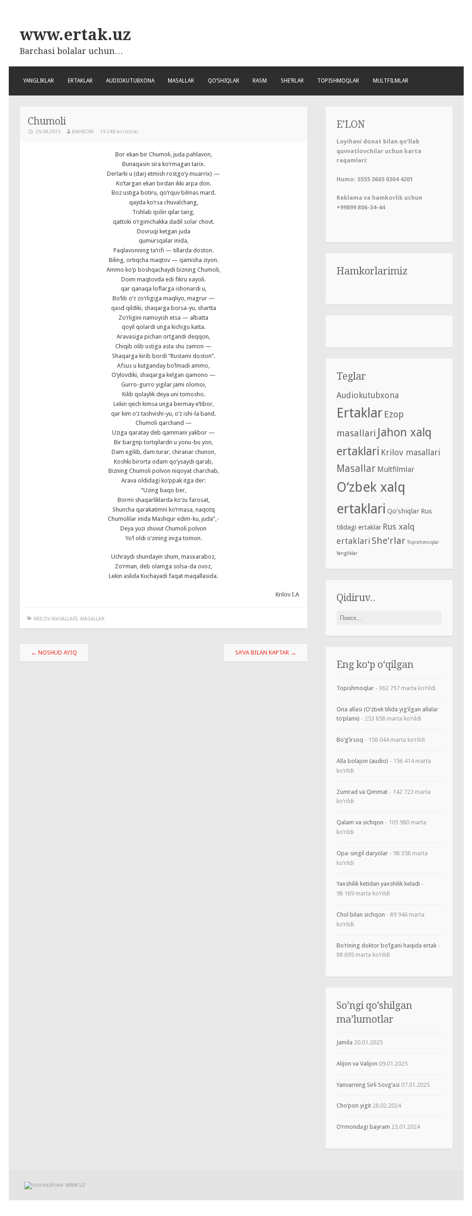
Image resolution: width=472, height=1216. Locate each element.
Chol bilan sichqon (360, 914)
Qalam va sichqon (360, 822)
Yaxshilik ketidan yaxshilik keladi (378, 883)
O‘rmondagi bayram (363, 1126)
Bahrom (83, 132)
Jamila (344, 1042)
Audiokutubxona (130, 80)
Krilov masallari (55, 619)
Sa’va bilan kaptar (265, 652)
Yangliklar (38, 80)
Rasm (260, 80)
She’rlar (292, 80)
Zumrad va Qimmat (362, 791)
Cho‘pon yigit (353, 1105)
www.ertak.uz (75, 34)
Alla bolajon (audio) (362, 760)
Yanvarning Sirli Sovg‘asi (368, 1084)
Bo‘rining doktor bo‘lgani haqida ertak (386, 945)
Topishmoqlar (338, 80)
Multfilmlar (390, 80)
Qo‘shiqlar (223, 80)
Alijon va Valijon (357, 1063)
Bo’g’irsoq (349, 739)
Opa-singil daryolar (362, 853)
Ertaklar (80, 80)
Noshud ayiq (54, 652)
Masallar (181, 80)
